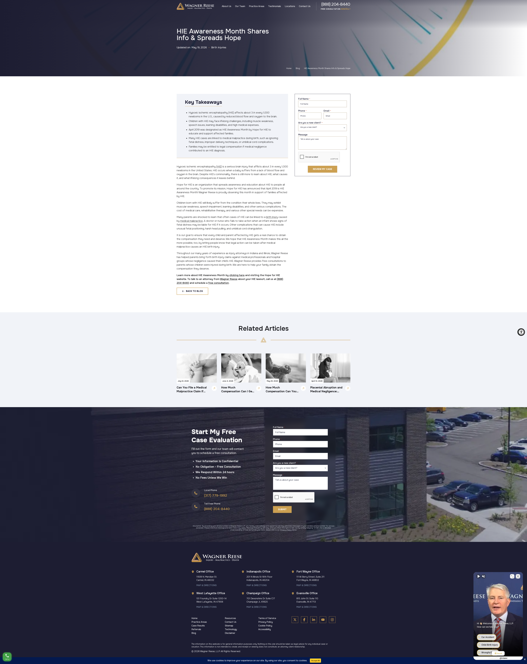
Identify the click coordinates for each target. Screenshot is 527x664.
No (258, 338)
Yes (268, 338)
